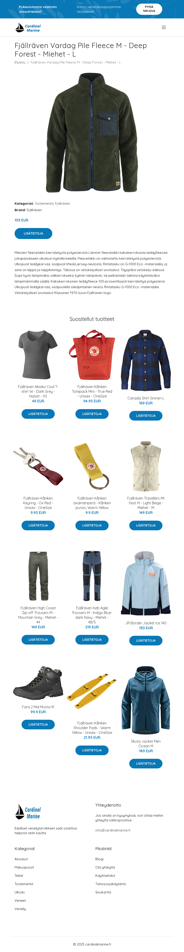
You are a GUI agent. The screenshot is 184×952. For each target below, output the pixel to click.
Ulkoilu (20, 892)
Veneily (20, 909)
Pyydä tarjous (149, 9)
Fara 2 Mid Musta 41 (38, 707)
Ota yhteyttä (105, 867)
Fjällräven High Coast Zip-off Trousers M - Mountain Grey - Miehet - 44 (38, 615)
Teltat (19, 875)
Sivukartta (103, 892)
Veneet (20, 900)
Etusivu (20, 62)
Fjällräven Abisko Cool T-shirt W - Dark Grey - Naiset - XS (38, 391)
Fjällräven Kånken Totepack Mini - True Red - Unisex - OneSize (92, 391)
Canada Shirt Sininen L (145, 398)
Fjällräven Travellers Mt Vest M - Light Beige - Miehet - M (146, 503)
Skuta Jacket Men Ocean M (146, 743)
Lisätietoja (33, 233)
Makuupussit (24, 867)
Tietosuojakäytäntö (110, 884)
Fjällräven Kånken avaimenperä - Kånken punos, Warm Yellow (92, 503)
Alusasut (21, 859)
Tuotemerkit (44, 203)
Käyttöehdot (105, 875)
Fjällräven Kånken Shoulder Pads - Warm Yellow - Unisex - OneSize (92, 728)
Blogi (99, 859)
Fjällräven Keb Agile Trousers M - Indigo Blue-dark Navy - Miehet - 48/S (92, 615)
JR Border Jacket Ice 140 (145, 623)
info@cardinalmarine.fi (112, 830)
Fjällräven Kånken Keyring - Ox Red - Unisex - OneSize (38, 503)
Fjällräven (62, 203)
